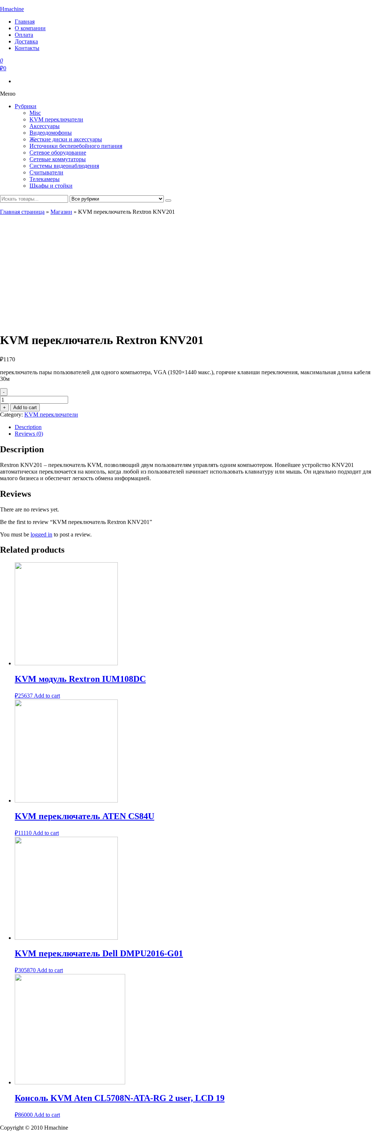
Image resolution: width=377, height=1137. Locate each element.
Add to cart (25, 407)
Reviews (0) (29, 434)
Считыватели (46, 172)
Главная (25, 21)
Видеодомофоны (50, 133)
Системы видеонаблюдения (64, 166)
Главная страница (22, 212)
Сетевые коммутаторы (57, 159)
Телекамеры (44, 179)
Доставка (26, 41)
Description (28, 427)
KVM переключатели (56, 119)
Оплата (24, 35)
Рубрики (25, 106)
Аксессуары (44, 126)
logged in (41, 534)
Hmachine (12, 9)
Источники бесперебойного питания (75, 146)
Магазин (61, 212)
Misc (35, 113)
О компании (30, 28)
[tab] (196, 427)
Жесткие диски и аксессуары (65, 139)
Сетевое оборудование (57, 152)
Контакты (27, 48)
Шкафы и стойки (51, 186)
